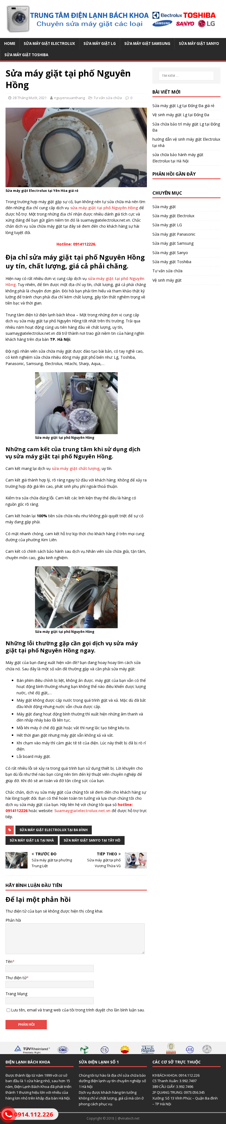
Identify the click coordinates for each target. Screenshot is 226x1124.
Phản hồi (13, 920)
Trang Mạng (16, 993)
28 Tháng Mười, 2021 (30, 97)
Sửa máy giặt (164, 206)
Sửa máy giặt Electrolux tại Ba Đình (54, 830)
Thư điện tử (16, 977)
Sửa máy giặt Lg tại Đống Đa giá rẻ (183, 105)
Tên (9, 961)
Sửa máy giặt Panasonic (173, 234)
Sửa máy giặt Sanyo (199, 43)
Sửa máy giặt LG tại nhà (32, 840)
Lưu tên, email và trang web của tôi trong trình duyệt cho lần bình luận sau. (78, 1010)
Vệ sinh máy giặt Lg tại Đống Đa (180, 114)
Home (9, 43)
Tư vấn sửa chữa (108, 97)
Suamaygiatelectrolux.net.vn (82, 810)
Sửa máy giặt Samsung (147, 43)
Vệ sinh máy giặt (167, 280)
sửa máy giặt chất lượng (75, 468)
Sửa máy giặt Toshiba (26, 54)
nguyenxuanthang (69, 97)
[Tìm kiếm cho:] (186, 75)
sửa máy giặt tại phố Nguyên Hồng (104, 207)
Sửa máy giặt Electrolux (49, 43)
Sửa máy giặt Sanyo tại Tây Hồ (92, 840)
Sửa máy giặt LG (100, 43)
